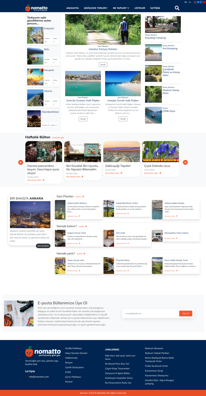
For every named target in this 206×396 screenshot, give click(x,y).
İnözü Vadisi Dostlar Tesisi (176, 260)
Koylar (165, 108)
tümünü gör (58, 137)
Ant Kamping (170, 48)
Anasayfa (72, 8)
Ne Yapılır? (120, 8)
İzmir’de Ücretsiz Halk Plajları (83, 100)
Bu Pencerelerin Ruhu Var (118, 382)
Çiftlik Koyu (169, 110)
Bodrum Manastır (154, 348)
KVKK (68, 372)
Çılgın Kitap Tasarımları (117, 368)
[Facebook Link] (201, 2)
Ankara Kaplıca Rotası (174, 203)
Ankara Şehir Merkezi (77, 203)
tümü (79, 196)
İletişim (155, 8)
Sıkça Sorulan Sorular (76, 353)
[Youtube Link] (204, 2)
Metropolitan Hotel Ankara (176, 233)
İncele (103, 64)
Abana (48, 90)
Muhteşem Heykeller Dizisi (119, 378)
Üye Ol (186, 313)
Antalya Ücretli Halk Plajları (123, 100)
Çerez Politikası (73, 376)
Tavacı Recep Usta (75, 260)
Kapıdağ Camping (155, 37)
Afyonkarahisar (50, 111)
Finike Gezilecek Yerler (156, 366)
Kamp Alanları (151, 35)
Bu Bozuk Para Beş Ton (117, 363)
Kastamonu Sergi (154, 370)
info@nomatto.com (39, 376)
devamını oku (34, 176)
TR (185, 2)
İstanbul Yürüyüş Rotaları (103, 49)
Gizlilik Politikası (73, 348)
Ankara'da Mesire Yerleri (127, 203)
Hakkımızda (71, 357)
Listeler (140, 8)
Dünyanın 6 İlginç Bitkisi (117, 373)
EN (190, 2)
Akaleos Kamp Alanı (171, 91)
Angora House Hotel (76, 233)
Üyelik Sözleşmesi (74, 367)
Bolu (46, 49)
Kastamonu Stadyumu (156, 375)
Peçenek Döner (123, 260)
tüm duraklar (43, 246)
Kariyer (69, 381)
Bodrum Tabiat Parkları (157, 353)
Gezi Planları (103, 46)
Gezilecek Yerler (95, 8)
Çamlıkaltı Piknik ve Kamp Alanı (171, 72)
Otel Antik (120, 233)
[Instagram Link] (195, 2)
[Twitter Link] (198, 2)
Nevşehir (49, 70)
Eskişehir (49, 28)
